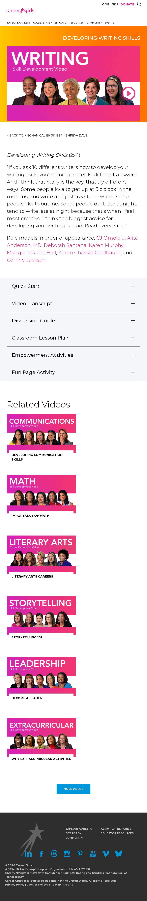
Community (94, 22)
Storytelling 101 (26, 637)
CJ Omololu (110, 238)
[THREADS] (54, 856)
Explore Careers (18, 22)
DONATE (127, 4)
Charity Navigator (17, 873)
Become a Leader (26, 698)
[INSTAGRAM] (67, 856)
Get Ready (73, 833)
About (105, 4)
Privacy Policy (14, 884)
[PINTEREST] (80, 856)
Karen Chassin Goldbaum (89, 252)
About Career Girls (116, 828)
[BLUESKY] (118, 856)
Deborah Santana (65, 245)
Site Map (55, 884)
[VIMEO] (105, 856)
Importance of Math (30, 515)
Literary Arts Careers (32, 576)
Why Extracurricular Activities (41, 759)
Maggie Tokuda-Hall (31, 252)
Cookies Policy (37, 884)
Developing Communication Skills (37, 457)
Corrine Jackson (26, 260)
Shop (115, 4)
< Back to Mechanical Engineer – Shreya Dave (47, 135)
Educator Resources (69, 22)
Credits (68, 884)
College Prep (42, 22)
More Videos (73, 789)
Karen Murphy (106, 245)
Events (109, 22)
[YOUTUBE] (92, 856)
